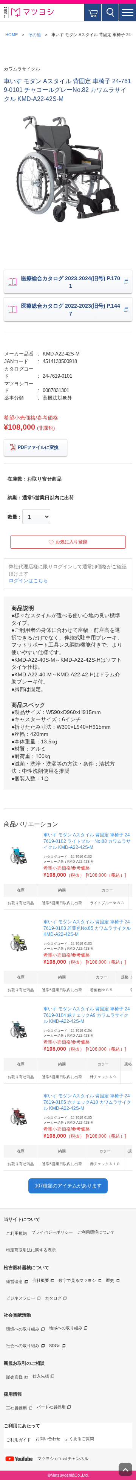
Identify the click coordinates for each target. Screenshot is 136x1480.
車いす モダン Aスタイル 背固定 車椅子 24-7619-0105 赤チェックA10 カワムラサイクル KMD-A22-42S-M (87, 1102)
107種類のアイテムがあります (68, 1186)
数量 (12, 516)
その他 (34, 34)
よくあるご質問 (79, 1438)
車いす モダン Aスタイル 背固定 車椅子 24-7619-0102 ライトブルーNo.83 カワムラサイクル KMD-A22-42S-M (87, 841)
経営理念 (14, 1281)
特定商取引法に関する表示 (31, 1250)
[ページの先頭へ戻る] (125, 1469)
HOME (11, 34)
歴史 (110, 1280)
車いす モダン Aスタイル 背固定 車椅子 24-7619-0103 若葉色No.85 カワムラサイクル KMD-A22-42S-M (87, 928)
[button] (127, 12)
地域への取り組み (65, 1328)
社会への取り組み (22, 1345)
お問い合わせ (48, 1438)
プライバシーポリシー (52, 1232)
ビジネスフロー (20, 1298)
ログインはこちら (28, 580)
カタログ (53, 1298)
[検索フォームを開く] (110, 12)
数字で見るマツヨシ (77, 1280)
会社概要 (40, 1280)
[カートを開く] (92, 12)
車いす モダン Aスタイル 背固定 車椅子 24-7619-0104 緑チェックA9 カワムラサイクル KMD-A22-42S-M (87, 1015)
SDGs (54, 1345)
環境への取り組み (22, 1329)
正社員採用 (16, 1408)
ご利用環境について (96, 1232)
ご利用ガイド (18, 1439)
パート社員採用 (51, 1407)
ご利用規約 (16, 1233)
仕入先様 (40, 1376)
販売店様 (14, 1377)
